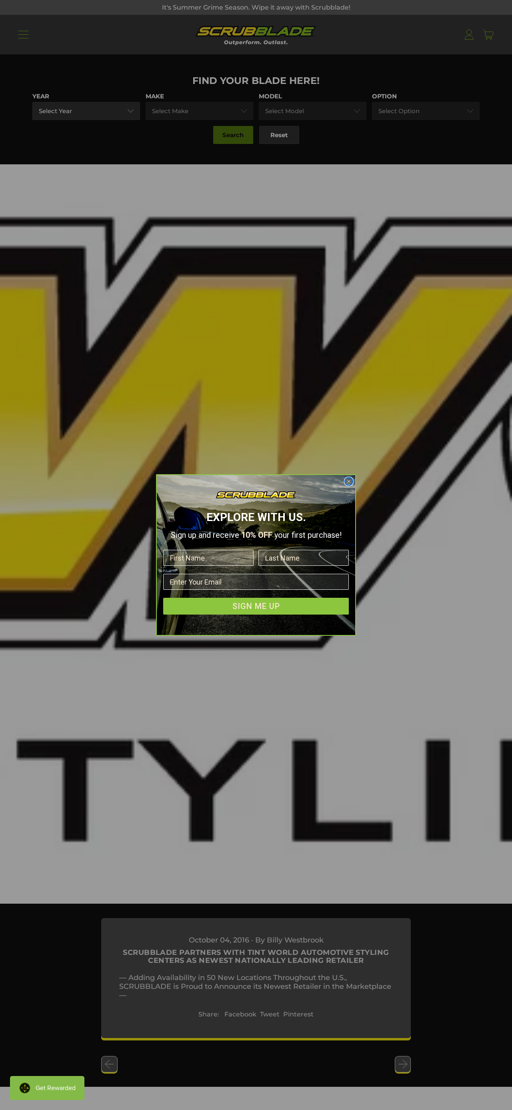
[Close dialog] (349, 481)
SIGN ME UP (256, 606)
